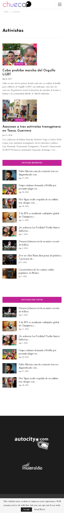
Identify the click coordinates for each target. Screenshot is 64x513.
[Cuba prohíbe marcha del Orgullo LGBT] (19, 54)
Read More (39, 509)
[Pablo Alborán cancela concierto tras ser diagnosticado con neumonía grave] (9, 175)
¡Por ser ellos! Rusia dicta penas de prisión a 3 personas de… (40, 257)
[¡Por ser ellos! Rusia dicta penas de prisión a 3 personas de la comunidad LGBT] (9, 259)
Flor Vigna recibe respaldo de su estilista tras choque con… (38, 201)
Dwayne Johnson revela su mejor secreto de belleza (39, 243)
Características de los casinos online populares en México (36, 271)
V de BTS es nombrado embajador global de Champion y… (39, 215)
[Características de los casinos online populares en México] (9, 273)
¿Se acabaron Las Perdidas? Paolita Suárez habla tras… (39, 229)
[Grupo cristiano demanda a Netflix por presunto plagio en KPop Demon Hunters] (9, 189)
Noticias (19, 64)
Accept (26, 509)
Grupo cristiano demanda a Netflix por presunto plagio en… (37, 187)
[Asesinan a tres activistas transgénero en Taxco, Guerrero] (19, 111)
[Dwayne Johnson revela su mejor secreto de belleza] (9, 245)
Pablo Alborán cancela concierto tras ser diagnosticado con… (38, 173)
